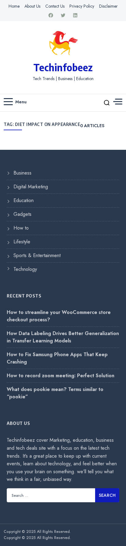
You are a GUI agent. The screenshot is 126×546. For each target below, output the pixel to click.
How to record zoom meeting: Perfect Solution (60, 375)
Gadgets (22, 214)
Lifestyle (21, 241)
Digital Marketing (30, 186)
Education (23, 200)
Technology (25, 269)
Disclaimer (108, 6)
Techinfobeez (63, 67)
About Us (32, 6)
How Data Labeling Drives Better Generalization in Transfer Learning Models (63, 337)
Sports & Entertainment (37, 255)
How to (21, 227)
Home (14, 6)
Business (22, 172)
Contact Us (55, 6)
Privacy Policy (81, 6)
